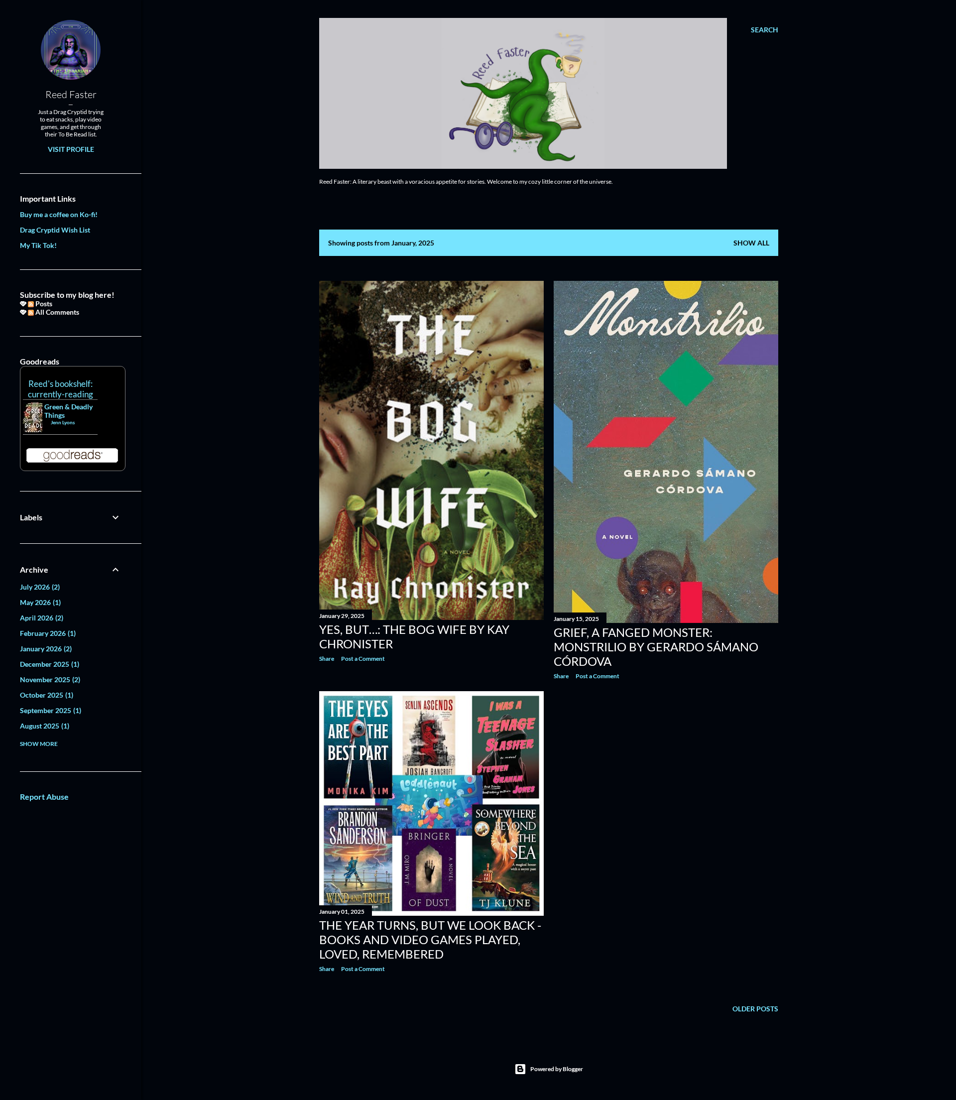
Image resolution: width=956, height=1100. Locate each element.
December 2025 (48, 664)
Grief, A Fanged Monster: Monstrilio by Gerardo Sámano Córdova (656, 646)
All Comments (56, 312)
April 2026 (40, 617)
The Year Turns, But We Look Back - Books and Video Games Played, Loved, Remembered (430, 939)
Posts (43, 303)
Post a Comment (363, 658)
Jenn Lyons (63, 422)
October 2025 (45, 695)
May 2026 (39, 602)
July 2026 (39, 587)
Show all (751, 243)
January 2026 (45, 648)
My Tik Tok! (38, 245)
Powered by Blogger (556, 1069)
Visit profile (71, 149)
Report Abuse (44, 796)
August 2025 (43, 726)
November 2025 (49, 679)
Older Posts (755, 1008)
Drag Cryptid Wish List (55, 230)
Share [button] (326, 658)
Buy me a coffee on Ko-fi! (59, 214)
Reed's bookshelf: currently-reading (60, 388)
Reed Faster (71, 94)
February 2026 (47, 633)
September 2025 (49, 710)
